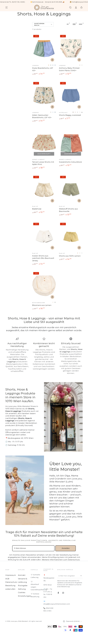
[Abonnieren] (81, 575)
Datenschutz (11, 582)
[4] (80, 24)
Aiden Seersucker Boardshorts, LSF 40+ (42, 116)
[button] (70, 7)
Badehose (36, 209)
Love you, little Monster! (19, 621)
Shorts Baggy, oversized (70, 115)
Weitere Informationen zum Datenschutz (61, 560)
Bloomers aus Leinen (41, 305)
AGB (7, 579)
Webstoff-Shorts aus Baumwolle (68, 210)
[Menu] (6, 7)
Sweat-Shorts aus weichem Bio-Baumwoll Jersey (43, 258)
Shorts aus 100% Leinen (70, 256)
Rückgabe (22, 586)
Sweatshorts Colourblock (70, 162)
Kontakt (21, 575)
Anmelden (66, 548)
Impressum (10, 575)
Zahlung (22, 589)
